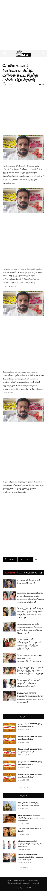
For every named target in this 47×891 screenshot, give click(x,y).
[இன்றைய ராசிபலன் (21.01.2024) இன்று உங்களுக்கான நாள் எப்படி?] (9, 777)
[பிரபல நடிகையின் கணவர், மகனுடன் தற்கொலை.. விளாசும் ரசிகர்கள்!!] (9, 683)
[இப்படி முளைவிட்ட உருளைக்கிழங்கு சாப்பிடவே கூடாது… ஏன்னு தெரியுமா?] (9, 806)
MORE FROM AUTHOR (33, 573)
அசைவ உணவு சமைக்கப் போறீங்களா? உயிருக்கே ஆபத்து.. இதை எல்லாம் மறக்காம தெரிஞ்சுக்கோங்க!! (31, 817)
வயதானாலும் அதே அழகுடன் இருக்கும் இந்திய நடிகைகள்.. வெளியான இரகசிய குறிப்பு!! (30, 670)
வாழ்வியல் (23, 795)
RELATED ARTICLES (13, 573)
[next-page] (8, 708)
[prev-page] (4, 708)
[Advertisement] (23, 25)
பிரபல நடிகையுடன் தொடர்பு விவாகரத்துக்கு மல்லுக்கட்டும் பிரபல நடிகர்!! (29, 658)
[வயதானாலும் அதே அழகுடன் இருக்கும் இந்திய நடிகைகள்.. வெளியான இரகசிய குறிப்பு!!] (9, 670)
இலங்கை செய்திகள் (14, 883)
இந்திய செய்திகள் (19, 880)
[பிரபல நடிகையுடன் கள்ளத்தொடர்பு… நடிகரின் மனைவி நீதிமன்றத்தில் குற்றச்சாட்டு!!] (9, 642)
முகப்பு (9, 880)
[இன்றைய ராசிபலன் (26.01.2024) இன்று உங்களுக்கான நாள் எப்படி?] (9, 752)
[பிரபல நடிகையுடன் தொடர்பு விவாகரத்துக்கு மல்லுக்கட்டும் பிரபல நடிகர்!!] (9, 658)
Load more (23, 787)
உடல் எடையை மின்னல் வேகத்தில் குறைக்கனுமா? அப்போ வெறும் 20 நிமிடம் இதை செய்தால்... (30, 843)
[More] (36, 559)
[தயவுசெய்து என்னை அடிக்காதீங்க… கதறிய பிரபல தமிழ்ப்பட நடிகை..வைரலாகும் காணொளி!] (9, 695)
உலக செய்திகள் (33, 880)
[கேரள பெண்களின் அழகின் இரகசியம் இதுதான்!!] (9, 832)
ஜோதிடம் (23, 717)
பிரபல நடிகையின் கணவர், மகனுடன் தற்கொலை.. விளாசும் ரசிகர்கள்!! (29, 683)
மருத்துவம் (26, 883)
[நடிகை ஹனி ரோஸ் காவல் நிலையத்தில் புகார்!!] (9, 583)
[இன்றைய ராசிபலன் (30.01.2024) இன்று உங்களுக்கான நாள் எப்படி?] (9, 727)
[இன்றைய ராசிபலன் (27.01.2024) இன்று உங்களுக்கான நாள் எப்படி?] (9, 739)
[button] (4, 53)
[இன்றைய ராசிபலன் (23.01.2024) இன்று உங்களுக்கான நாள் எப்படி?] (9, 765)
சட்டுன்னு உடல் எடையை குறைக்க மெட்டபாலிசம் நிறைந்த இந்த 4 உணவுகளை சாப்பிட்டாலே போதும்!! (30, 857)
